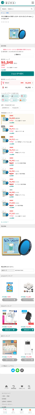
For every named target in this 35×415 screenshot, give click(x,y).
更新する (18, 54)
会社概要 (4, 407)
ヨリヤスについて (6, 393)
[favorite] (32, 16)
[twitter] (13, 371)
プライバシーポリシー (7, 404)
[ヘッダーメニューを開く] (32, 3)
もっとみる (4, 222)
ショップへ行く (17, 74)
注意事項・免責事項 (6, 401)
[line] (17, 371)
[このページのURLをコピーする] (22, 370)
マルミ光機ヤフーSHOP (12, 67)
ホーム (3, 13)
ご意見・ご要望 (5, 396)
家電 (7, 13)
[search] (32, 9)
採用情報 (4, 399)
